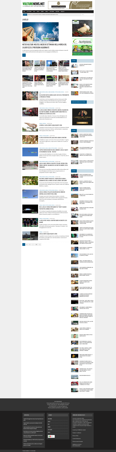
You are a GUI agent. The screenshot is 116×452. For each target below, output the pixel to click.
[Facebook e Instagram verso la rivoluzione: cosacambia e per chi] (74, 210)
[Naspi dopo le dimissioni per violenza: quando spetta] (74, 67)
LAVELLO (38, 11)
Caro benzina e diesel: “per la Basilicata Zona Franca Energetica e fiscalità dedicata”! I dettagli (86, 370)
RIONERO (42, 11)
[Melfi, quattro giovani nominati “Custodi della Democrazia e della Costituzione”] (74, 150)
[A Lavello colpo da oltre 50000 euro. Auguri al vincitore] (30, 143)
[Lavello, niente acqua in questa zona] (30, 239)
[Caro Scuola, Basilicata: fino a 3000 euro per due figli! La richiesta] (74, 324)
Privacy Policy (75, 435)
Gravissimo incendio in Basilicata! (85, 375)
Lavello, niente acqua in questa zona (48, 234)
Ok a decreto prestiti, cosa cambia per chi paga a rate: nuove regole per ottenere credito (86, 79)
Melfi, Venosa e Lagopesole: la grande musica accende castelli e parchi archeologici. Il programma (86, 349)
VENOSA (46, 11)
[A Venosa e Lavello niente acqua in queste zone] (30, 130)
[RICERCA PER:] (87, 14)
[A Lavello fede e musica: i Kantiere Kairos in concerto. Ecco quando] (30, 226)
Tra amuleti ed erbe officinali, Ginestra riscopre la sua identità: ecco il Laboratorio (86, 282)
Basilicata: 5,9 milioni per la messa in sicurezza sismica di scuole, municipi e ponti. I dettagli (87, 182)
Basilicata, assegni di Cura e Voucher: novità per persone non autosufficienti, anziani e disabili (86, 135)
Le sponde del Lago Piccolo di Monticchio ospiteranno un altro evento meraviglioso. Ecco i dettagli (86, 295)
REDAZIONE (57, 11)
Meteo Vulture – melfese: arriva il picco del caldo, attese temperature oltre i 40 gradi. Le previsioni (86, 302)
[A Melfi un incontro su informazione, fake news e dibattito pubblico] (74, 270)
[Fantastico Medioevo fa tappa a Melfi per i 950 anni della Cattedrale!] (74, 256)
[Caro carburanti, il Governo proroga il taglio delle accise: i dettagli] (74, 309)
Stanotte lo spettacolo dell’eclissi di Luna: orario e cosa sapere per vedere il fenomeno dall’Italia (87, 229)
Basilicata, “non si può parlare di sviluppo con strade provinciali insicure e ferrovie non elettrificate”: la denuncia (86, 390)
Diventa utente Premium (78, 441)
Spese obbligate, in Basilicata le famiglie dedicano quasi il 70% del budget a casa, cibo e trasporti (86, 202)
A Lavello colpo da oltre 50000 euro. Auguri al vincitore (52, 137)
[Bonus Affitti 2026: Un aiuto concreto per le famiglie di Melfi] (74, 197)
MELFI (34, 11)
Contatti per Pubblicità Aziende (79, 429)
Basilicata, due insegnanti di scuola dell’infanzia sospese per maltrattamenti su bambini (86, 176)
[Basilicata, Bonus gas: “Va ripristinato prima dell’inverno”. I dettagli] (74, 250)
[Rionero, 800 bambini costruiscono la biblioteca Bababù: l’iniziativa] (74, 276)
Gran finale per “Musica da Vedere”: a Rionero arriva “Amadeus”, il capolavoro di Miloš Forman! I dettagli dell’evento (87, 242)
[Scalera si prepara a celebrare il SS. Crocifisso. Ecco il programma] (74, 330)
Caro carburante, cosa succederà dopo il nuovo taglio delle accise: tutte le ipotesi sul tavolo (86, 235)
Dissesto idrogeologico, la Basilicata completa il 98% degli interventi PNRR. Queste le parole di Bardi (86, 342)
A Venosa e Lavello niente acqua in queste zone (50, 125)
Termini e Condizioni (77, 432)
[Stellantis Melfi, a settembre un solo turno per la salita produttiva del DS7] (74, 156)
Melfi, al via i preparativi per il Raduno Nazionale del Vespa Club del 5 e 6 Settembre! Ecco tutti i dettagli (86, 383)
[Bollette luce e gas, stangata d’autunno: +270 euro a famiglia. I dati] (74, 73)
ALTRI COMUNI (52, 11)
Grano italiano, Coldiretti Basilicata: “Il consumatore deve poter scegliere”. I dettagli (86, 356)
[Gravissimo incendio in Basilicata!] (74, 378)
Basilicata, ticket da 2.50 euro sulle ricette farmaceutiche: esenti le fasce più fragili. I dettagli (87, 162)
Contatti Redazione (77, 438)
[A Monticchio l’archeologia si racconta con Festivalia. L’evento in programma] (74, 143)
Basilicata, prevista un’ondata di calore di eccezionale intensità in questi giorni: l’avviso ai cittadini (86, 222)
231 (36, 244)
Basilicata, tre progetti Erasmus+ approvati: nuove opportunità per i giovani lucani (85, 189)
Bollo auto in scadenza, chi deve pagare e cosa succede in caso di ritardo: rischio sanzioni (86, 215)
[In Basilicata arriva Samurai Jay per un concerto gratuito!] (74, 337)
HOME (24, 11)
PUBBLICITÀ (62, 11)
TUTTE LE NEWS (29, 11)
